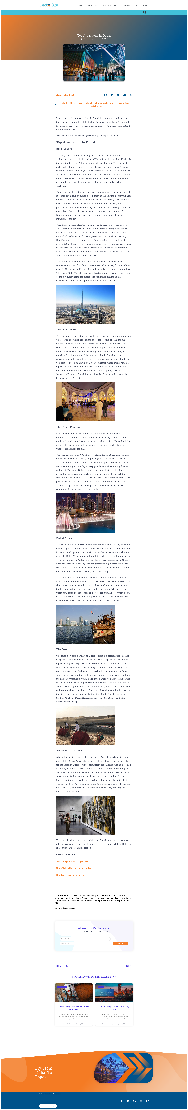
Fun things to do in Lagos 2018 (72, 861)
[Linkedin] (141, 1100)
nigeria (89, 103)
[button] (144, 12)
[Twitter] (128, 1100)
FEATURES (126, 5)
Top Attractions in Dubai (94, 35)
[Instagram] (134, 1100)
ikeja (73, 103)
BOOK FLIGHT (93, 5)
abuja (65, 103)
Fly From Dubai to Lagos (43, 1072)
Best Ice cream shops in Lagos (71, 875)
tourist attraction (119, 103)
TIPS (136, 5)
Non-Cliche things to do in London (74, 868)
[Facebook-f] (121, 1100)
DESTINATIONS (109, 5)
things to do (101, 103)
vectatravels (96, 105)
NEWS (144, 5)
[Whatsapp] (147, 1100)
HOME (81, 5)
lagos (80, 103)
